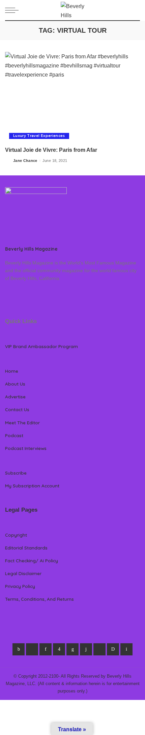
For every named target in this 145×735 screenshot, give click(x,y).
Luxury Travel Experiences (39, 136)
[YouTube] (99, 649)
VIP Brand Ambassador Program (41, 346)
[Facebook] (18, 649)
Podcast (14, 435)
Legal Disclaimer (23, 573)
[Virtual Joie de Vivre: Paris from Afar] (72, 97)
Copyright (16, 535)
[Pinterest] (45, 649)
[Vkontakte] (126, 649)
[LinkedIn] (72, 649)
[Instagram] (59, 649)
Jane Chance (25, 161)
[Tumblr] (86, 649)
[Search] (136, 10)
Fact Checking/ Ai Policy (31, 560)
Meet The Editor (22, 422)
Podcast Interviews (26, 448)
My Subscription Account (32, 485)
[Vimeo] (113, 649)
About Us (15, 384)
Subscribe (16, 473)
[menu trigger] (13, 10)
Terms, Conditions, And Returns (39, 599)
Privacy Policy (20, 586)
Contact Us (17, 409)
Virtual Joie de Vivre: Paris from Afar (51, 150)
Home (11, 371)
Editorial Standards (26, 547)
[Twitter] (32, 649)
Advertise (15, 396)
